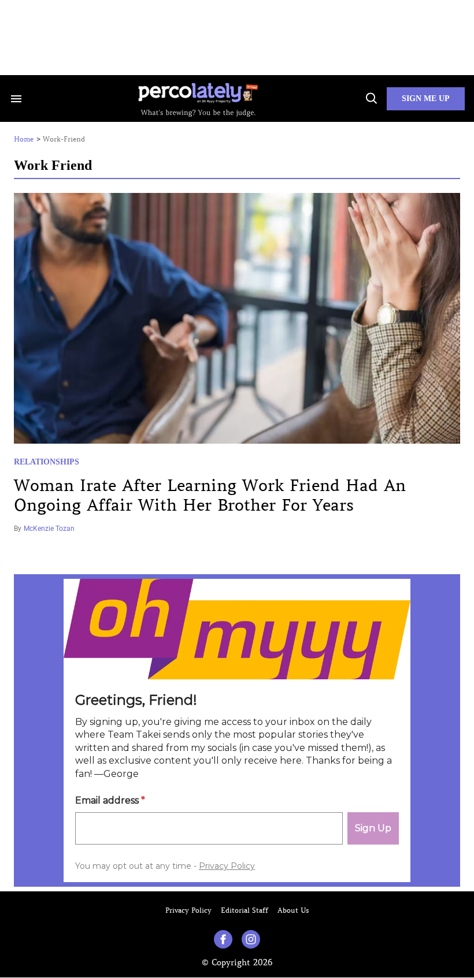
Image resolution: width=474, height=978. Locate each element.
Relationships (46, 462)
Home (24, 139)
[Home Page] (198, 98)
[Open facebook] (223, 939)
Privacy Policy (188, 910)
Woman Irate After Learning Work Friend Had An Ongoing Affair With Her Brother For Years (210, 495)
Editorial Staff (244, 910)
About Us (293, 910)
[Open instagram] (251, 939)
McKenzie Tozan (49, 529)
